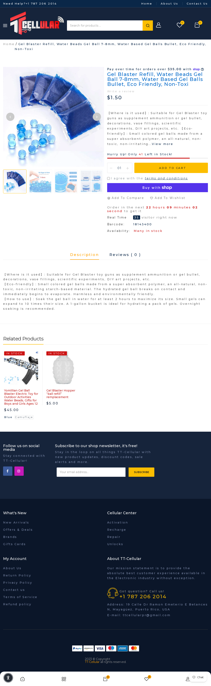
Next (97, 117)
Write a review (121, 91)
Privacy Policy (17, 582)
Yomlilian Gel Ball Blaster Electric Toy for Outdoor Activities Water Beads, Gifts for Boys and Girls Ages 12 (21, 397)
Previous (10, 117)
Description (84, 255)
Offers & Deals (18, 530)
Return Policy (17, 575)
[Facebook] (7, 471)
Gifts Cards (14, 544)
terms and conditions (166, 178)
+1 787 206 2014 (41, 3)
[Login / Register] (164, 25)
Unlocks (115, 544)
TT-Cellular (92, 662)
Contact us (14, 590)
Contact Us (197, 3)
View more (162, 144)
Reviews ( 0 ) (125, 255)
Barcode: (116, 224)
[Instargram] (19, 471)
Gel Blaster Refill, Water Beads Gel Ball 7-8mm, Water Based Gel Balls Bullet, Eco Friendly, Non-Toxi (155, 79)
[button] (8, 678)
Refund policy (17, 604)
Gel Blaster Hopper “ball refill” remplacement (60, 394)
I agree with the (149, 178)
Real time (117, 217)
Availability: (118, 230)
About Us (169, 3)
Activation (117, 522)
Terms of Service (20, 597)
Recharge (116, 530)
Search (148, 25)
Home (146, 3)
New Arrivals (16, 522)
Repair (114, 537)
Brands (10, 537)
